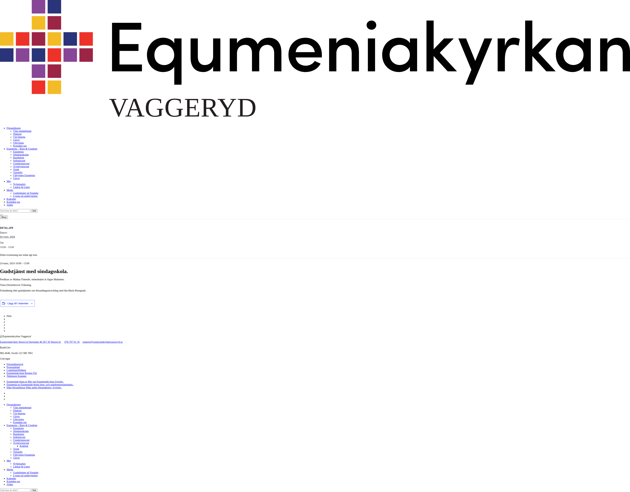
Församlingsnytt (15, 364)
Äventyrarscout (21, 166)
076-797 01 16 (72, 342)
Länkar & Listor (21, 187)
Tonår (16, 169)
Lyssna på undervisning (25, 196)
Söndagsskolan (21, 154)
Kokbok (24, 446)
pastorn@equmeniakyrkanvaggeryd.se (103, 342)
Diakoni (17, 134)
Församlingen (14, 128)
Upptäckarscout (21, 163)
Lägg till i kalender (18, 303)
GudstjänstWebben (16, 370)
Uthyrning (18, 142)
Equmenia (18, 151)
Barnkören (18, 157)
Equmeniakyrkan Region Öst (22, 373)
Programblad (13, 367)
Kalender (11, 199)
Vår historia (19, 137)
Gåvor (16, 140)
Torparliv (18, 172)
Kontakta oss (20, 145)
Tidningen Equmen (16, 376)
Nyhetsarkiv (19, 184)
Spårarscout (19, 160)
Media (10, 190)
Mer (9, 181)
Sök (34, 211)
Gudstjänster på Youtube (25, 193)
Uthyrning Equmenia (24, 175)
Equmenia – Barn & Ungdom (22, 148)
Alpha (10, 204)
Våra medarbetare (22, 131)
